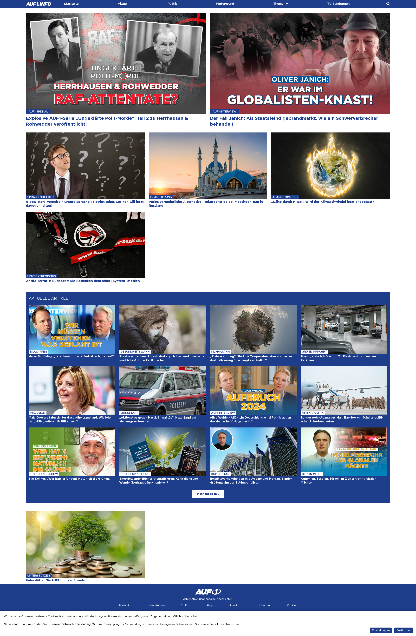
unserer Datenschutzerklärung (71, 624)
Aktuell (123, 3)
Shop (209, 605)
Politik (172, 3)
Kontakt (292, 605)
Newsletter (236, 605)
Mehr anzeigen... (208, 494)
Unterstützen (156, 605)
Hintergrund (225, 3)
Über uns (265, 605)
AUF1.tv (185, 605)
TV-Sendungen (338, 3)
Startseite (71, 3)
